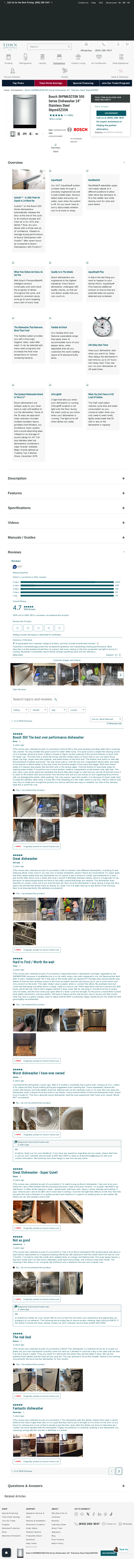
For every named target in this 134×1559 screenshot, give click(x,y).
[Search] (68, 47)
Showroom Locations (35, 1524)
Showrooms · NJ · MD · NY (118, 3)
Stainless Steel (55, 149)
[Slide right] (43, 134)
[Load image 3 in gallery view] (24, 134)
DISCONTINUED (111, 113)
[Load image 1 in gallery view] (12, 134)
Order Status (31, 1528)
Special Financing (10, 1513)
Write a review (55, 119)
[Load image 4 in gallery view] (30, 134)
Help (93, 3)
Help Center (31, 1543)
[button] (127, 44)
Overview (15, 163)
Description (17, 478)
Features (15, 493)
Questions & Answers (25, 1486)
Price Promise (58, 1539)
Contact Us (83, 3)
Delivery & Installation (36, 1521)
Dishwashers (17, 90)
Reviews (14, 552)
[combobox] (46, 47)
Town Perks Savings (11, 1517)
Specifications (19, 508)
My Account (31, 1547)
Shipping (98, 132)
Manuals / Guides (21, 537)
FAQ (101, 3)
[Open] (6, 1552)
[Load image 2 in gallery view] (18, 134)
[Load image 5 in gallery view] (36, 134)
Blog (53, 1536)
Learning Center (59, 1524)
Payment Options (33, 1532)
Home (6, 90)
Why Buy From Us (59, 1513)
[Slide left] (7, 134)
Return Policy (57, 1543)
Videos (13, 523)
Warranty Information (11, 1536)
